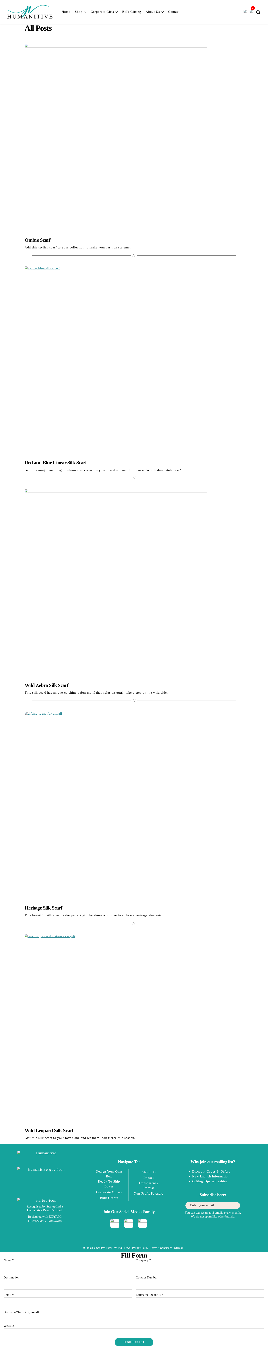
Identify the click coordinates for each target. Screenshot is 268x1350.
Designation (13, 1277)
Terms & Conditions (161, 1247)
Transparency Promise (148, 1185)
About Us (153, 11)
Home (66, 11)
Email (9, 1294)
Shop (78, 11)
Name (9, 1260)
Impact (148, 1177)
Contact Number (148, 1277)
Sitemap (179, 1247)
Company (143, 1260)
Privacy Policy (140, 1247)
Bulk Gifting (131, 11)
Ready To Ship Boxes (109, 1184)
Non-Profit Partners (148, 1193)
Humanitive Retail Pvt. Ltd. (107, 1247)
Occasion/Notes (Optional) (21, 1312)
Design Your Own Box (109, 1174)
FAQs (127, 1247)
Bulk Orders (109, 1198)
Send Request (134, 1342)
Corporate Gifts (102, 11)
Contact (174, 11)
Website (9, 1325)
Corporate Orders (109, 1192)
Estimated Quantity (150, 1294)
